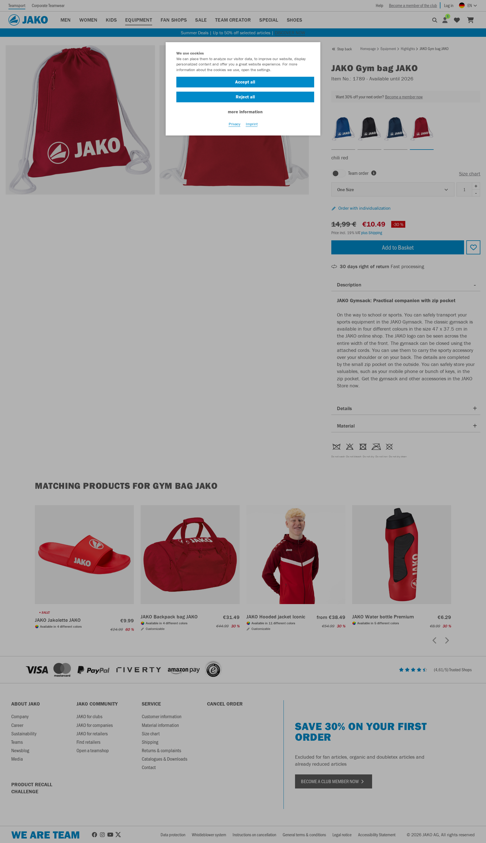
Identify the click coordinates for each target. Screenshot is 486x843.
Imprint (252, 123)
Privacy (234, 123)
